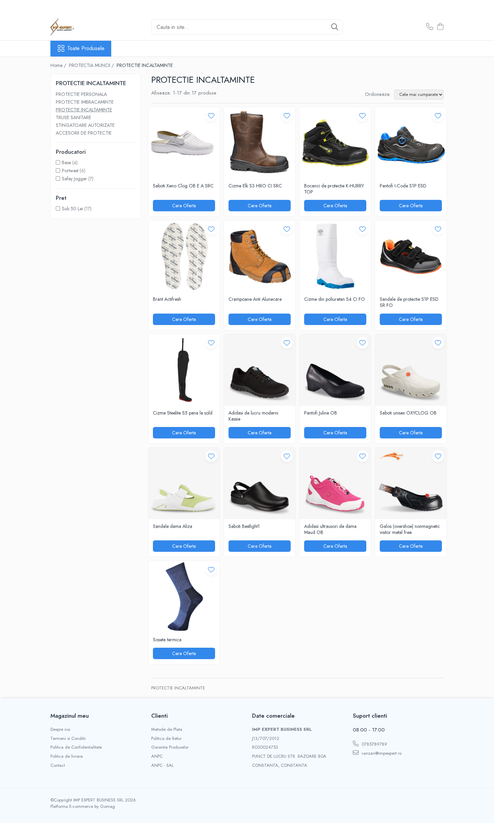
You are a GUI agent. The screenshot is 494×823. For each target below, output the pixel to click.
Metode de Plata (166, 729)
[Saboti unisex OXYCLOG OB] (411, 370)
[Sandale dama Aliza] (184, 483)
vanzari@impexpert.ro (381, 753)
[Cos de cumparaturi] (440, 27)
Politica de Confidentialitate (76, 747)
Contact (57, 765)
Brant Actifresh (167, 299)
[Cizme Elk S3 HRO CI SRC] (259, 143)
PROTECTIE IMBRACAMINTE (85, 102)
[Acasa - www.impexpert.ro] (84, 27)
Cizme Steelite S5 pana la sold (182, 413)
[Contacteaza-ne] (429, 27)
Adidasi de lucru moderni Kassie (253, 416)
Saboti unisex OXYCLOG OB (408, 413)
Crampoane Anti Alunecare (255, 299)
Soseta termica (167, 640)
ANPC (157, 756)
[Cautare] (335, 27)
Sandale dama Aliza (172, 526)
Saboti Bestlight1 (244, 526)
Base (66, 162)
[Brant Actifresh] (184, 256)
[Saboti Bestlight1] (259, 483)
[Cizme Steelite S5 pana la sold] (184, 370)
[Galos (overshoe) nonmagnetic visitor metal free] (411, 483)
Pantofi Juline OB (320, 413)
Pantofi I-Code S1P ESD (403, 186)
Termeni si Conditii (68, 739)
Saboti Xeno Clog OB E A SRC (183, 186)
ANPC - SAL (162, 765)
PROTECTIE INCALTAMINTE (84, 109)
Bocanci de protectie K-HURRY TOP (334, 189)
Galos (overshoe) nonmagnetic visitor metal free (410, 529)
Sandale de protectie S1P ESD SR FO (409, 302)
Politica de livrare (66, 756)
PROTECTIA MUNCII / (92, 65)
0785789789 (373, 744)
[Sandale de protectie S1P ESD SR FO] (411, 256)
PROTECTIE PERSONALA (81, 94)
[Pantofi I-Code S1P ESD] (411, 143)
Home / (59, 65)
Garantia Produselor (170, 747)
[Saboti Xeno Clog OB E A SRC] (184, 143)
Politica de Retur (166, 739)
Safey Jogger (74, 178)
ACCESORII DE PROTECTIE (84, 133)
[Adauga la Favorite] (211, 115)
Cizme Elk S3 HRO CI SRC (255, 186)
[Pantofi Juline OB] (335, 370)
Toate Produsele (86, 48)
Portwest (70, 170)
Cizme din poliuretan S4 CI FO (334, 299)
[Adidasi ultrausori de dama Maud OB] (335, 483)
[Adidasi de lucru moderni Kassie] (259, 370)
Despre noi (60, 729)
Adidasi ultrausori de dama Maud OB (330, 529)
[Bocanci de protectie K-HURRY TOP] (335, 143)
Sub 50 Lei (72, 208)
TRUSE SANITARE (73, 117)
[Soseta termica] (184, 597)
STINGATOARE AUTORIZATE (85, 125)
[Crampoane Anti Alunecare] (259, 256)
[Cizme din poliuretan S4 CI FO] (335, 256)
